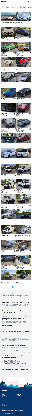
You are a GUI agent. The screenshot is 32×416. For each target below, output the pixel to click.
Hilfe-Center (3, 395)
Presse (3, 397)
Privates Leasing (4, 406)
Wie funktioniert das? (19, 396)
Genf (21, 306)
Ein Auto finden (18, 395)
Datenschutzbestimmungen (10, 410)
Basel (23, 306)
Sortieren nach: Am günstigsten (22, 7)
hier (20, 316)
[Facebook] (2, 392)
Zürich (19, 306)
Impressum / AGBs (4, 410)
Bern (25, 306)
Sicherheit (18, 402)
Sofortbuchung (7, 7)
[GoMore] (3, 1)
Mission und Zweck (4, 396)
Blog (2, 402)
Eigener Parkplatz (13, 7)
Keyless (2, 7)
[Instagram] (3, 392)
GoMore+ (18, 397)
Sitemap (16, 410)
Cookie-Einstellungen (20, 410)
